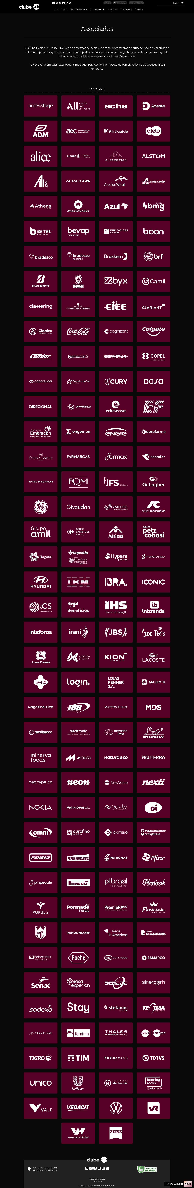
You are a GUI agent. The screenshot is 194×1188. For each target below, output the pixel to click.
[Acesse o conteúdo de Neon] (78, 782)
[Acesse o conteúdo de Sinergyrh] (153, 982)
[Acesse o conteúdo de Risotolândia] (153, 932)
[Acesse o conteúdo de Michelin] (153, 732)
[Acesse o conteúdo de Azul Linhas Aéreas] (116, 206)
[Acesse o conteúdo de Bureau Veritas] (78, 281)
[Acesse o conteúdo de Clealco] (40, 331)
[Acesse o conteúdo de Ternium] (78, 1032)
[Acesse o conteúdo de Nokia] (40, 807)
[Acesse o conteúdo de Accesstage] (40, 106)
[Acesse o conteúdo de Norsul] (78, 807)
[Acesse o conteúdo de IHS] (116, 607)
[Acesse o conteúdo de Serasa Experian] (78, 982)
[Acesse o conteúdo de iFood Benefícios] (78, 607)
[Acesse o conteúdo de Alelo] (153, 131)
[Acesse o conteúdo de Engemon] (78, 431)
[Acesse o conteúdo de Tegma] (153, 1007)
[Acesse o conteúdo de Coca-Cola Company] (78, 331)
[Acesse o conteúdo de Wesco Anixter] (78, 1133)
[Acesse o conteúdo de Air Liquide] (116, 131)
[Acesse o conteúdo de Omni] (40, 832)
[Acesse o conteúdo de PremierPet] (116, 907)
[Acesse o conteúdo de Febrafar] (153, 456)
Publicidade (126, 10)
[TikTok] (95, 1168)
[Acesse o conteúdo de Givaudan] (78, 506)
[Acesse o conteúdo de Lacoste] (153, 657)
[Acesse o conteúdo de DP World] (78, 406)
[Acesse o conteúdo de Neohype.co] (40, 782)
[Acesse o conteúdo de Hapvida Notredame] (78, 556)
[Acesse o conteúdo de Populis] (40, 907)
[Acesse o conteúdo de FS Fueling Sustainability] (116, 481)
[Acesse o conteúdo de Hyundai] (40, 582)
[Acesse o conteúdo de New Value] (116, 782)
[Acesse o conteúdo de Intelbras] (40, 632)
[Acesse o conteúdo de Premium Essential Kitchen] (153, 907)
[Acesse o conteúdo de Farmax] (116, 456)
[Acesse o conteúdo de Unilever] (78, 1083)
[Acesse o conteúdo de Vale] (40, 1108)
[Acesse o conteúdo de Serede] (116, 982)
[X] (107, 1168)
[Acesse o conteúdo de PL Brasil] (116, 882)
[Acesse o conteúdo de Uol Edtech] (153, 1083)
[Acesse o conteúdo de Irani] (78, 632)
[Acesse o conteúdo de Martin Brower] (78, 707)
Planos (107, 3)
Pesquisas (112, 10)
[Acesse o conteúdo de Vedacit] (78, 1108)
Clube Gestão (60, 10)
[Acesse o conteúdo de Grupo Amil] (40, 531)
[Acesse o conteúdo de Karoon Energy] (78, 657)
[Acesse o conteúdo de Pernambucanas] (78, 857)
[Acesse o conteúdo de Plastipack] (153, 882)
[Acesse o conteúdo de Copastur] (116, 356)
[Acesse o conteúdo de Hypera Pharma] (116, 556)
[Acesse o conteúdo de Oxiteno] (116, 832)
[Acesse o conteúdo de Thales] (116, 1032)
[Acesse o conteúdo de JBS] (116, 632)
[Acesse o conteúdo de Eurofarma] (153, 431)
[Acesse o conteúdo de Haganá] (40, 556)
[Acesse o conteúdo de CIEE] (116, 306)
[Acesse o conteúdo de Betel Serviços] (40, 231)
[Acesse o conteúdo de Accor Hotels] (78, 106)
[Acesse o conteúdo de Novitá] (116, 807)
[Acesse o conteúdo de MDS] (153, 707)
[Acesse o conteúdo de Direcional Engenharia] (40, 406)
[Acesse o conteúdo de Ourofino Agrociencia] (78, 832)
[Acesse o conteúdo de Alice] (40, 156)
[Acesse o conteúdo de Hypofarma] (153, 556)
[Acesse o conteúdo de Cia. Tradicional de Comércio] (78, 306)
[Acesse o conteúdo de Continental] (78, 356)
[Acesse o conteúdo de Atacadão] (153, 181)
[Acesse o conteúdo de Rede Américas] (116, 932)
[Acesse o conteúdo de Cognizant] (116, 331)
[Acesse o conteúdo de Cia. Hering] (40, 306)
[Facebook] (103, 1168)
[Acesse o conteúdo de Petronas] (116, 857)
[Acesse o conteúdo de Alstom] (153, 156)
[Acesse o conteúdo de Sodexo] (40, 1007)
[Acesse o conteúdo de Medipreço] (40, 732)
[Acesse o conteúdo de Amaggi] (78, 181)
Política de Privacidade (97, 1179)
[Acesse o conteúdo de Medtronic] (78, 732)
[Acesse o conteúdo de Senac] (40, 982)
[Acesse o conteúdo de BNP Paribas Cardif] (116, 231)
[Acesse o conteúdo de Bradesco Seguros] (78, 256)
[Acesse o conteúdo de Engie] (116, 431)
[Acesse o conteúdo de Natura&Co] (116, 757)
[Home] (29, 6)
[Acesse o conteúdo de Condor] (40, 356)
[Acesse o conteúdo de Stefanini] (116, 1007)
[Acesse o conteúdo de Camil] (153, 281)
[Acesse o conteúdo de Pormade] (78, 907)
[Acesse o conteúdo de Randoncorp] (78, 932)
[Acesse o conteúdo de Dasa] (153, 381)
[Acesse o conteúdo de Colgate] (153, 331)
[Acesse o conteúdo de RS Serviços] (116, 957)
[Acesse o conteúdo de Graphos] (116, 506)
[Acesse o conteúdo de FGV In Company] (40, 481)
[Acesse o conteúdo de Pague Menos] (153, 832)
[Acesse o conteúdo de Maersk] (153, 682)
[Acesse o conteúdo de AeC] (78, 131)
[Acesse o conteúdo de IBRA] (116, 582)
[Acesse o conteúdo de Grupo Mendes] (116, 531)
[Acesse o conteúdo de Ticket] (153, 1032)
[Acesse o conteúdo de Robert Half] (40, 957)
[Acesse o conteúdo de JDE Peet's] (153, 632)
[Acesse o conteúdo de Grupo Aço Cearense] (153, 506)
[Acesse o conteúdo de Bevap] (78, 231)
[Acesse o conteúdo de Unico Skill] (40, 1083)
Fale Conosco (97, 1181)
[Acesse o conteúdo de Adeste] (153, 106)
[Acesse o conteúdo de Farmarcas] (78, 456)
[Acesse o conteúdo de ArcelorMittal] (116, 181)
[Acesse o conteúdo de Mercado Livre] (116, 732)
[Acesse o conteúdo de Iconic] (153, 582)
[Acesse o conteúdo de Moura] (78, 757)
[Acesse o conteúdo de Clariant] (153, 306)
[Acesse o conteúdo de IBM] (78, 582)
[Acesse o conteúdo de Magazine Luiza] (40, 707)
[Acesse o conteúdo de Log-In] (78, 682)
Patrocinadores (136, 3)
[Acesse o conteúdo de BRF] (153, 256)
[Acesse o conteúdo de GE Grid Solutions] (40, 506)
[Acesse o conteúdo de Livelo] (40, 682)
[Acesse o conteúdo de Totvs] (153, 1058)
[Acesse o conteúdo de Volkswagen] (116, 1108)
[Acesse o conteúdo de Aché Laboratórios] (116, 106)
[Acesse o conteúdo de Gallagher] (153, 481)
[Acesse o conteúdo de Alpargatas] (116, 156)
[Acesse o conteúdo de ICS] (40, 607)
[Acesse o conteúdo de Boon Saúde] (153, 231)
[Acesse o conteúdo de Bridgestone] (40, 281)
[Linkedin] (86, 1168)
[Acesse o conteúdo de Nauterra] (153, 757)
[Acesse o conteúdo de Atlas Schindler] (78, 206)
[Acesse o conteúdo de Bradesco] (40, 256)
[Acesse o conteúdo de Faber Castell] (40, 456)
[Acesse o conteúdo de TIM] (78, 1058)
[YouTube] (99, 1168)
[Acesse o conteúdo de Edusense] (116, 406)
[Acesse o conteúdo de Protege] (40, 932)
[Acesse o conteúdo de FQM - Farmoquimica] (78, 481)
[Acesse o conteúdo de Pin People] (40, 882)
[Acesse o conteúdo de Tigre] (40, 1058)
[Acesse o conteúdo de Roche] (78, 957)
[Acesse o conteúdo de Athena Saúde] (40, 206)
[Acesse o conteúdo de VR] (153, 1108)
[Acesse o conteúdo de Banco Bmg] (153, 206)
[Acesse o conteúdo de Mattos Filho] (116, 707)
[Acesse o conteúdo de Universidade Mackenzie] (116, 1083)
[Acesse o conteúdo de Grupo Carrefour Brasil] (78, 531)
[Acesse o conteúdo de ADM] (40, 131)
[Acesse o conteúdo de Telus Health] (40, 1032)
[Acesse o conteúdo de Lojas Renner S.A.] (116, 682)
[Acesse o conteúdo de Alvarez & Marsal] (40, 181)
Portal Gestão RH (78, 10)
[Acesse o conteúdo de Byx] (116, 281)
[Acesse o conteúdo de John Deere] (40, 657)
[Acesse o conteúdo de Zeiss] (116, 1133)
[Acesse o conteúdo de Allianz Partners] (78, 156)
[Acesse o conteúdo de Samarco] (153, 957)
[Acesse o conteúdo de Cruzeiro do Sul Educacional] (78, 381)
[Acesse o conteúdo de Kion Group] (116, 657)
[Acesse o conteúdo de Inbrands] (153, 607)
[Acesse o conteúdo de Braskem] (116, 256)
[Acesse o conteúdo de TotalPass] (116, 1058)
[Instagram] (91, 1168)
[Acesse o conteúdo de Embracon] (40, 431)
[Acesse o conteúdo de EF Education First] (153, 406)
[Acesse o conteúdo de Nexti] (153, 782)
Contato (139, 10)
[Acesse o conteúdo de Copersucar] (40, 381)
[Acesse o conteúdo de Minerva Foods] (40, 757)
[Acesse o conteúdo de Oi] (153, 807)
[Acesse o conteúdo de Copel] (153, 356)
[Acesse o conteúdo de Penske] (40, 857)
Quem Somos (120, 3)
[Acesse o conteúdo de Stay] (78, 1007)
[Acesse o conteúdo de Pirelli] (78, 882)
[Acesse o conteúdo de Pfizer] (153, 857)
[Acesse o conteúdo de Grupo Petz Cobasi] (153, 531)
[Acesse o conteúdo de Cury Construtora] (116, 381)
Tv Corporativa (96, 10)
